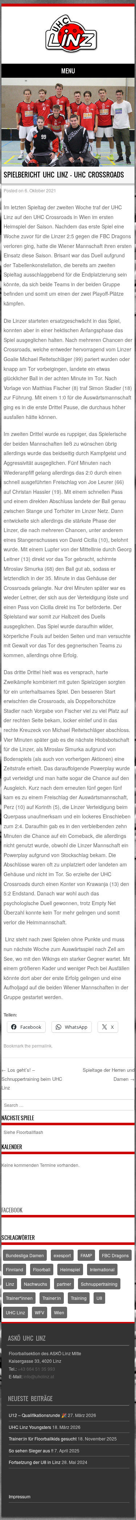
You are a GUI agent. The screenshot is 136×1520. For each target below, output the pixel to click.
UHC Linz (15, 1312)
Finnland (14, 1269)
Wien (59, 1312)
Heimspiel (70, 1269)
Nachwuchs (35, 1284)
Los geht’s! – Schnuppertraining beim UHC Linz (31, 1078)
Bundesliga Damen (25, 1255)
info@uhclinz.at (39, 1376)
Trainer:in (51, 1298)
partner (64, 1284)
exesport (62, 1255)
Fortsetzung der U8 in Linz (35, 1462)
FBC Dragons (115, 1255)
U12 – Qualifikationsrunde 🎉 (38, 1415)
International (102, 1269)
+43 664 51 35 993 (36, 1369)
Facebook (11, 1210)
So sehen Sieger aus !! (31, 1450)
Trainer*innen (19, 1298)
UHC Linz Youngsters (30, 1427)
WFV (39, 1312)
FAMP (86, 1255)
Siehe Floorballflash (23, 1132)
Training (79, 1298)
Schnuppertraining (99, 1284)
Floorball (41, 1269)
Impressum (19, 1496)
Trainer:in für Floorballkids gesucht (43, 1438)
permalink (41, 1045)
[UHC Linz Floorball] (71, 51)
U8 (99, 1298)
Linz (10, 1284)
